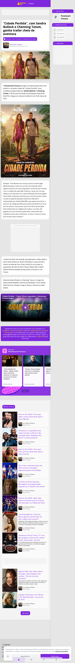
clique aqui (41, 336)
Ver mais (25, 613)
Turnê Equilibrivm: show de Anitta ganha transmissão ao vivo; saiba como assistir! (30, 516)
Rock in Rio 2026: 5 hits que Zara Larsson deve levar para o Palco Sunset (31, 451)
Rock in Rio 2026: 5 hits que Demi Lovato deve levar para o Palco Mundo (30, 416)
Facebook (6, 331)
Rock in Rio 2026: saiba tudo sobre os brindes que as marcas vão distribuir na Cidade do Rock (31, 500)
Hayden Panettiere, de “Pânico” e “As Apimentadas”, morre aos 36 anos (31, 597)
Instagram (19, 331)
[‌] (25, 141)
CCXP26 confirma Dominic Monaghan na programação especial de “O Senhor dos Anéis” (31, 484)
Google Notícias (35, 331)
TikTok (12, 331)
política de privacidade (61, 651)
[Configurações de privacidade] (8, 656)
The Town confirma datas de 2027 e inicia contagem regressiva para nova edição (30, 467)
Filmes (31, 3)
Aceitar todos (55, 656)
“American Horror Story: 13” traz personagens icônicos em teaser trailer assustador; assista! (31, 537)
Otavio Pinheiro (17, 44)
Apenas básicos (25, 656)
